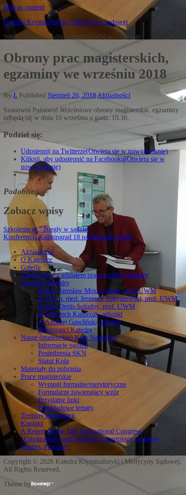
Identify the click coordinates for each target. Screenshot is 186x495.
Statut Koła (53, 361)
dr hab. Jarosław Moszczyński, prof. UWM (97, 290)
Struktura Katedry (45, 283)
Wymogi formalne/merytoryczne (82, 384)
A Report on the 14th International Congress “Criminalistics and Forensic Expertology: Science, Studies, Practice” (90, 438)
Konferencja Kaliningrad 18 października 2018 (67, 237)
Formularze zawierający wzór (78, 392)
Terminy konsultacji (48, 415)
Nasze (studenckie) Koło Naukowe (69, 337)
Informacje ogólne (63, 345)
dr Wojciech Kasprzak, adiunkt (80, 314)
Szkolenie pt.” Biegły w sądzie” (46, 229)
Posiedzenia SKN (62, 353)
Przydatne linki (58, 400)
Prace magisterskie (46, 376)
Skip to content (24, 7)
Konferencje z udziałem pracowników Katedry (85, 275)
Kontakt (32, 423)
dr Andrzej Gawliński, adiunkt (79, 322)
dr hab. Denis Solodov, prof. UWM (86, 306)
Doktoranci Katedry (65, 329)
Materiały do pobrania (51, 368)
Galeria (31, 267)
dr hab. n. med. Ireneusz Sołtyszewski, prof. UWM (107, 298)
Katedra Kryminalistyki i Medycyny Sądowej (65, 22)
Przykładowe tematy (66, 407)
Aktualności (113, 95)
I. (15, 95)
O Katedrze (36, 259)
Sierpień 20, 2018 (72, 95)
